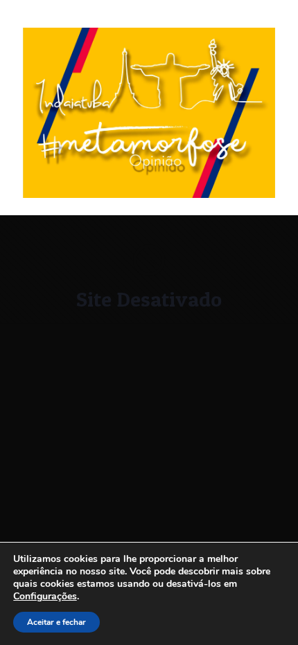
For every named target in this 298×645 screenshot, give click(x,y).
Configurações (45, 596)
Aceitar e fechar (56, 622)
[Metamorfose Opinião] (149, 195)
